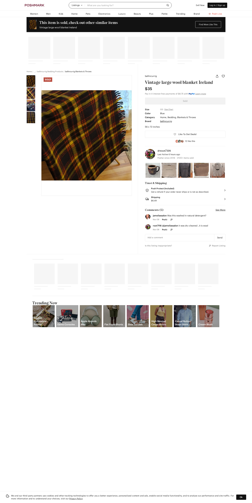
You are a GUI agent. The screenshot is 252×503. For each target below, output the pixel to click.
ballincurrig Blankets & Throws (78, 71)
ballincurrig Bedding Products (50, 71)
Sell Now (200, 5)
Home (29, 71)
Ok (241, 497)
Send (219, 237)
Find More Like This (208, 24)
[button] (77, 5)
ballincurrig (151, 76)
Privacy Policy (76, 498)
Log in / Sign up (217, 5)
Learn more (200, 93)
